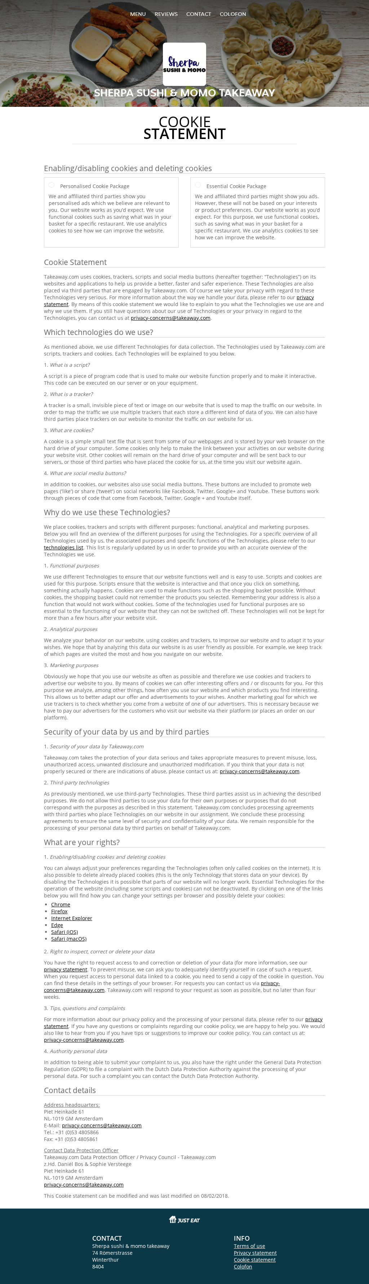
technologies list (63, 547)
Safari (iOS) (64, 931)
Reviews (166, 14)
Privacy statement (255, 1252)
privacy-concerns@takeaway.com (170, 317)
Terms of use (249, 1245)
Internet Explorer (71, 918)
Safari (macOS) (68, 938)
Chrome (60, 904)
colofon (233, 14)
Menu (138, 14)
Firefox (59, 911)
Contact (198, 14)
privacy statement (65, 969)
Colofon (243, 1266)
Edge (57, 925)
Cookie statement (255, 1259)
